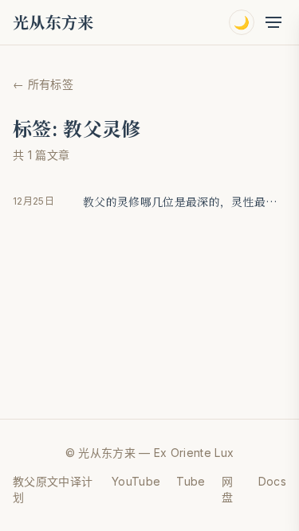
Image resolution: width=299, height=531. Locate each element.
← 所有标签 (43, 84)
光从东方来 (53, 22)
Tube (190, 481)
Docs (272, 481)
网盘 (227, 489)
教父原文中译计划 (52, 489)
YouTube (136, 481)
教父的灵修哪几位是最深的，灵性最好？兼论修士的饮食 (184, 201)
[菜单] (273, 22)
